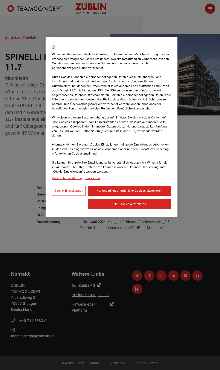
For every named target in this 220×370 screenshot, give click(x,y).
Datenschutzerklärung (67, 178)
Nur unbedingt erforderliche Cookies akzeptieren (129, 190)
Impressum (92, 178)
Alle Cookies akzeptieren (129, 204)
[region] (111, 127)
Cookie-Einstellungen (68, 190)
